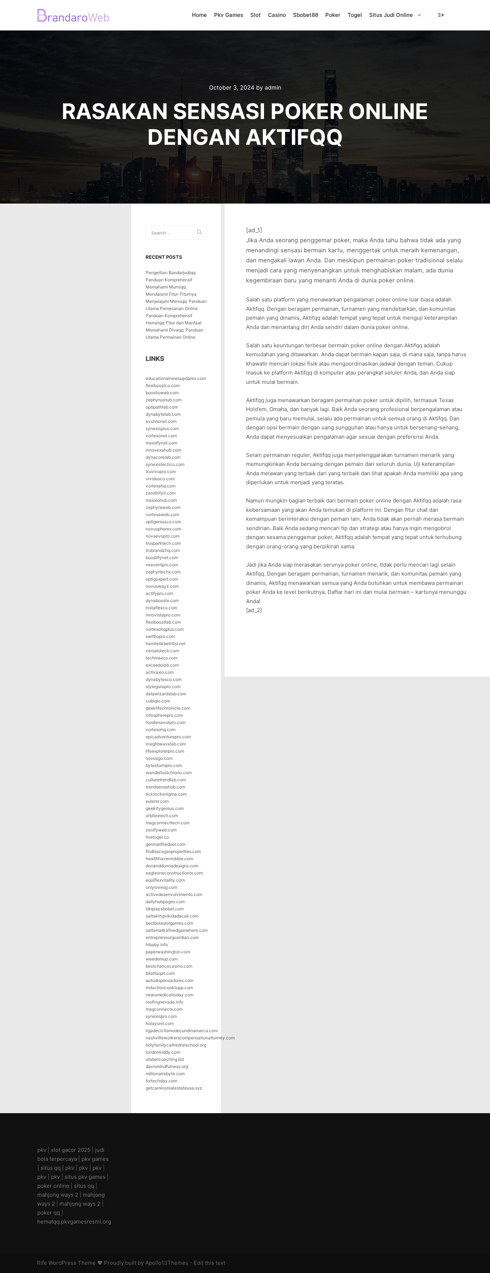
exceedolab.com (162, 665)
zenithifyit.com (160, 493)
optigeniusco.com (163, 521)
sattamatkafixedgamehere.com (177, 930)
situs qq (51, 1167)
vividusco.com (160, 478)
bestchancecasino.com (169, 966)
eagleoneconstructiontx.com (174, 873)
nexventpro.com (162, 564)
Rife (42, 1262)
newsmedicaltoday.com (169, 994)
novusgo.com (159, 758)
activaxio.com (160, 672)
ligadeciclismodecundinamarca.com (182, 1030)
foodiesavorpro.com (165, 722)
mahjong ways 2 (57, 1194)
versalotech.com (162, 650)
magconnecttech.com (167, 822)
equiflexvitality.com (165, 880)
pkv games (95, 1158)
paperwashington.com (168, 951)
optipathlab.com (162, 407)
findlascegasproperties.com (173, 851)
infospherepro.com (164, 715)
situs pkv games (85, 1176)
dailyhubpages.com (165, 901)
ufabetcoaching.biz (165, 1059)
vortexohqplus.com (165, 629)
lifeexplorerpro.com (165, 751)
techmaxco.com (162, 658)
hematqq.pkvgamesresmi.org (74, 1221)
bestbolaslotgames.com (169, 923)
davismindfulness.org (167, 1066)
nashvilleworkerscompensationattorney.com (190, 1037)
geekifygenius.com (165, 808)
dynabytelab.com (163, 414)
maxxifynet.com (161, 442)
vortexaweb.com (162, 514)
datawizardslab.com (166, 693)
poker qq (48, 1212)
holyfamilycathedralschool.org (176, 1045)
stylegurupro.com (163, 686)
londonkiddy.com (163, 1052)
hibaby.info (157, 944)
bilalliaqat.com (160, 973)
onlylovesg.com (161, 887)
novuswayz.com (162, 586)
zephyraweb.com (163, 507)
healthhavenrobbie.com (169, 858)
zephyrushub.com (164, 399)
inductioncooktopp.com (169, 987)
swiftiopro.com (160, 636)
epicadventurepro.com (168, 736)
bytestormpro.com (164, 765)
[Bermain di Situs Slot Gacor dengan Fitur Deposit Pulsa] (73, 15)
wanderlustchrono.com (169, 772)
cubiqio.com (158, 701)
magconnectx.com (164, 1009)
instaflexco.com (161, 607)
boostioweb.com (162, 392)
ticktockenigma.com (166, 794)
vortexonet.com (161, 435)
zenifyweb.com (161, 830)
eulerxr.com (157, 801)
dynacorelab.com (163, 457)
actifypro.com (159, 593)
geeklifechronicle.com (168, 708)
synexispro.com (161, 1016)
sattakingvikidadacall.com (172, 916)
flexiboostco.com (163, 385)
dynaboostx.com (162, 600)
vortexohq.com (160, 729)
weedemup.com (162, 959)
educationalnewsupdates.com (176, 378)
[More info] (441, 15)
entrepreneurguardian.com (172, 937)
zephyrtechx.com (163, 571)
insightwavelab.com (166, 744)
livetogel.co (157, 837)
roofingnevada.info (164, 1002)
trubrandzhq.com (163, 550)
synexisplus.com (162, 428)
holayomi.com (160, 1023)
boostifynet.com (162, 557)
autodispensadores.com (169, 980)
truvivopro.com (161, 471)
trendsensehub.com (165, 787)
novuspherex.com (163, 528)
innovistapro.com (163, 615)
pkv (41, 1149)
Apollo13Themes (166, 1262)
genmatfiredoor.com (165, 844)
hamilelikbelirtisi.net (165, 643)
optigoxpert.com (162, 579)
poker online (53, 1185)
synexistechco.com (165, 464)
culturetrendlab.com (166, 779)
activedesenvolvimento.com (174, 894)
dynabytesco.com (164, 679)
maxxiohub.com (161, 500)
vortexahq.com (160, 485)
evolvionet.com (161, 421)
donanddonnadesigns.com (172, 865)
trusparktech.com (163, 543)
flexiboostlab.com (163, 622)
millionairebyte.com (165, 1073)
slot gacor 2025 (70, 1149)
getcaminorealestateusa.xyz (174, 1088)
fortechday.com (161, 1080)
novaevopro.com (162, 536)
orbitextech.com (162, 815)
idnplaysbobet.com (165, 908)
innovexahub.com (163, 450)
